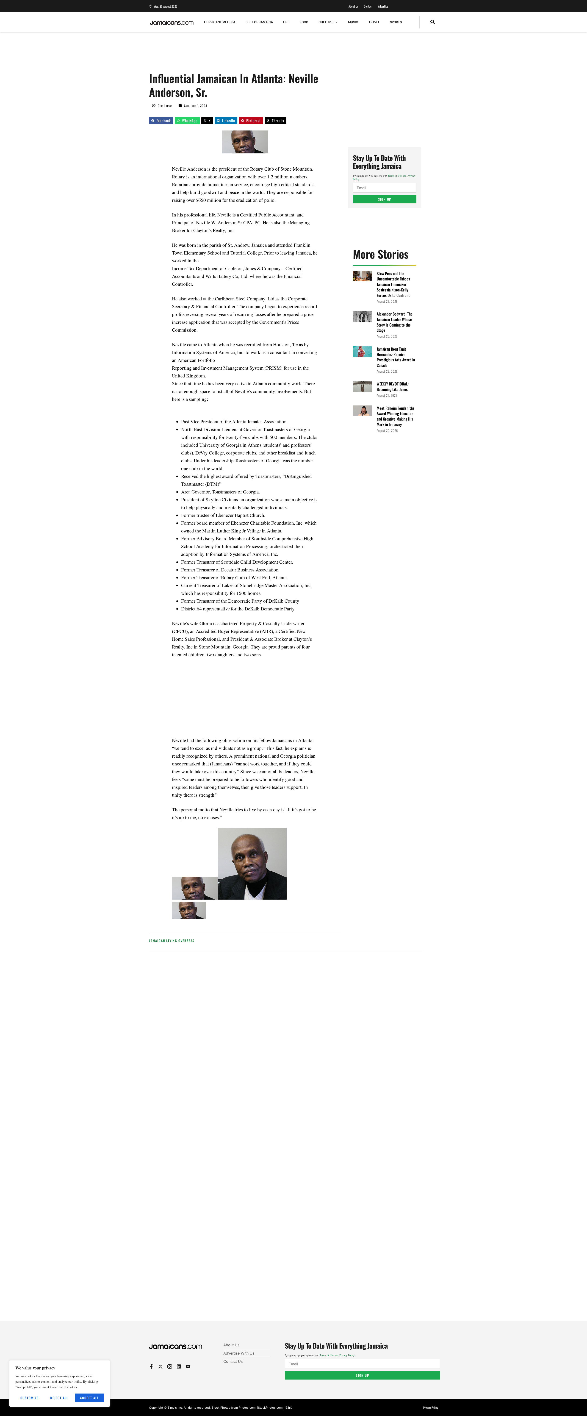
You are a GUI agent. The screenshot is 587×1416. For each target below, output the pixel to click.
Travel (374, 22)
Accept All (89, 1397)
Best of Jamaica (259, 22)
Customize (29, 1397)
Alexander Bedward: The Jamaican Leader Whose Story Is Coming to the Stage (395, 322)
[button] (432, 22)
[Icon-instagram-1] (169, 1366)
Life (286, 22)
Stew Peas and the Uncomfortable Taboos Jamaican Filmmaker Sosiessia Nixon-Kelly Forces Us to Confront (393, 284)
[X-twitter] (160, 1366)
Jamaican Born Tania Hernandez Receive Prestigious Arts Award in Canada (396, 357)
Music (353, 22)
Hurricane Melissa (219, 22)
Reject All (59, 1397)
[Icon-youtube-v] (188, 1366)
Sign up (384, 199)
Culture (325, 22)
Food (304, 22)
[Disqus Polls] (286, 1016)
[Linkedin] (179, 1366)
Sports (396, 22)
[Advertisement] (232, 54)
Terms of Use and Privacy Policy (337, 1355)
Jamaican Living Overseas (171, 940)
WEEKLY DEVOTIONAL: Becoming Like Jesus (393, 386)
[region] (59, 1383)
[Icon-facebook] (151, 1366)
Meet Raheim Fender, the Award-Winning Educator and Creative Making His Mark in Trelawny (396, 416)
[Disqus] (286, 1139)
